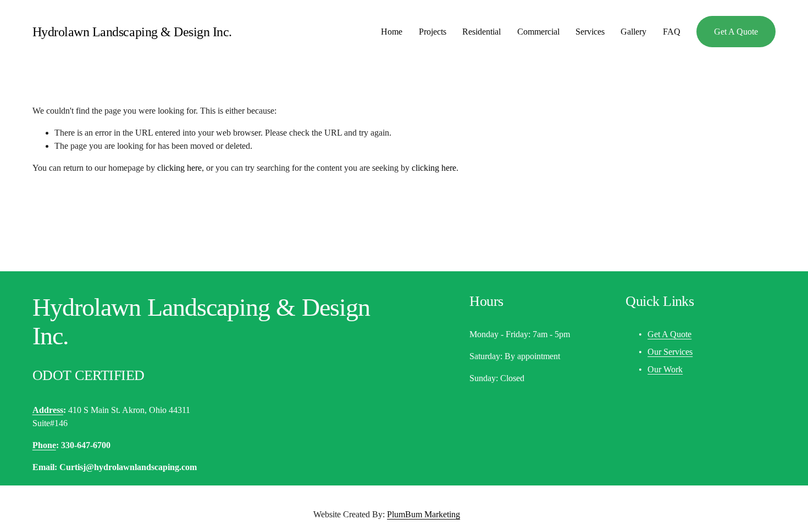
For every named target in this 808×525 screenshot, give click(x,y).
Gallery (633, 31)
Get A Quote (736, 31)
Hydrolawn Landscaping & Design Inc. (132, 31)
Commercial (538, 31)
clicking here (179, 167)
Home (391, 31)
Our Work (665, 369)
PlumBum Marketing (423, 514)
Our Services (670, 351)
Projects (432, 31)
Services (590, 31)
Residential (481, 31)
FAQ (671, 31)
